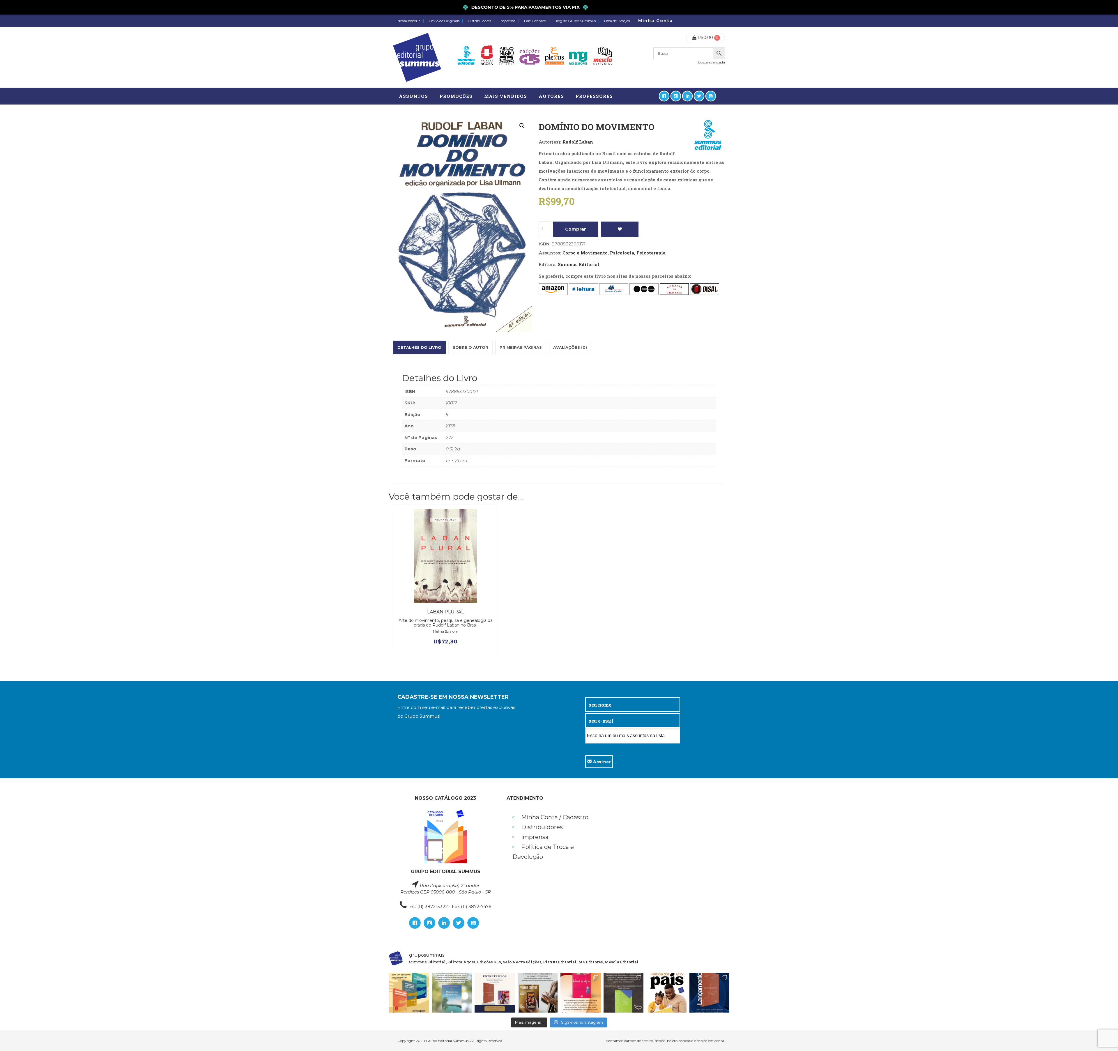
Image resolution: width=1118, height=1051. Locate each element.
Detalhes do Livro (419, 347)
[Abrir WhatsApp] (1103, 1036)
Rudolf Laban (577, 142)
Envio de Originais (444, 21)
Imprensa (508, 21)
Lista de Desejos (617, 21)
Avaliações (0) (570, 347)
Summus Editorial (578, 264)
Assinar (601, 762)
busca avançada (711, 62)
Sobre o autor (470, 347)
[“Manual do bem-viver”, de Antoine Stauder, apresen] (452, 993)
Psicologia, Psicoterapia (638, 253)
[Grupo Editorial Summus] (417, 57)
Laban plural (445, 612)
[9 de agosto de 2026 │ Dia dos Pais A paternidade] (666, 993)
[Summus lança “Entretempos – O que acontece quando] (709, 993)
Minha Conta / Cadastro (554, 817)
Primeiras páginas (521, 347)
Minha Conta (655, 21)
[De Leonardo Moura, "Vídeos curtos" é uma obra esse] (538, 993)
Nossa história (408, 21)
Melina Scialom (445, 631)
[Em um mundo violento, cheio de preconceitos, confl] (409, 993)
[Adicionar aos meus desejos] (620, 229)
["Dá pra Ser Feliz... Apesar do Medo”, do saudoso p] (624, 993)
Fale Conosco (535, 21)
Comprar (575, 229)
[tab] (419, 347)
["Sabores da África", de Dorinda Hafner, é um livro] (580, 993)
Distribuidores (479, 21)
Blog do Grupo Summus (575, 21)
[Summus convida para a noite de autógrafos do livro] (495, 993)
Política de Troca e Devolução (543, 851)
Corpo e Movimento (585, 253)
